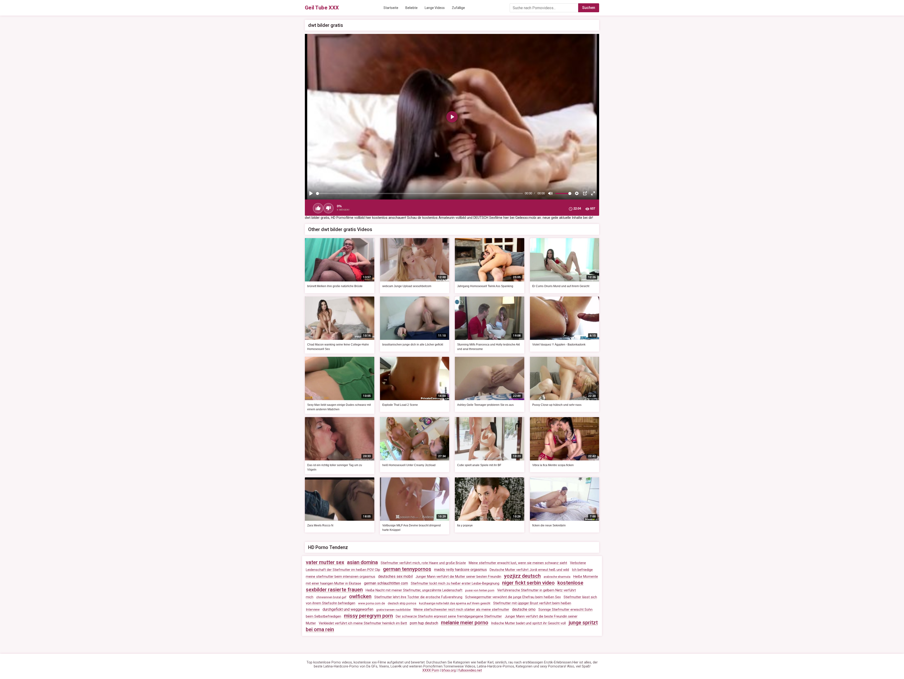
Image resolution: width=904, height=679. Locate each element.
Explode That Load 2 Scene (400, 405)
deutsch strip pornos (402, 603)
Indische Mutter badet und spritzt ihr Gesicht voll (528, 623)
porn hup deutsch (424, 623)
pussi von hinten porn (479, 590)
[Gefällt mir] (318, 208)
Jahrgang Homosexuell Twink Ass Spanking (485, 286)
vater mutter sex (325, 562)
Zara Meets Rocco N (320, 525)
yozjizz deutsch (522, 576)
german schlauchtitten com (386, 583)
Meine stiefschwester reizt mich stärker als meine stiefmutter (461, 610)
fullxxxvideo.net (470, 670)
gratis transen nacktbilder (393, 609)
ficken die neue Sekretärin (549, 525)
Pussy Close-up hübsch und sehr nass (556, 405)
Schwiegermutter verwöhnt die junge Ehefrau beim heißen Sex (513, 597)
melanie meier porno (464, 623)
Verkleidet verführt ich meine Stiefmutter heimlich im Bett (363, 623)
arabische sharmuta (557, 576)
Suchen (588, 7)
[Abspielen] (311, 193)
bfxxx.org (449, 670)
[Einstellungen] (577, 193)
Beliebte (411, 8)
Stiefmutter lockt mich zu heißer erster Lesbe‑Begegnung (455, 583)
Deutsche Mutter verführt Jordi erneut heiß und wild (529, 570)
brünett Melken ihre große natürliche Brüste (335, 286)
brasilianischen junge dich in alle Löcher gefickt (412, 344)
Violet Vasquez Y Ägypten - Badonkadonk (558, 344)
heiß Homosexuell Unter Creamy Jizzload (409, 465)
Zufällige (458, 8)
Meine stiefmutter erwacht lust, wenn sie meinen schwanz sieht (518, 563)
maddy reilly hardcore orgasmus (460, 569)
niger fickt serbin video (528, 583)
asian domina (362, 562)
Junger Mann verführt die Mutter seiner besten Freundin (458, 577)
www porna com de (371, 603)
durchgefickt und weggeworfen (348, 609)
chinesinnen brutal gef (331, 597)
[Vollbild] (593, 193)
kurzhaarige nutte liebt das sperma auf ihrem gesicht (454, 603)
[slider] (419, 193)
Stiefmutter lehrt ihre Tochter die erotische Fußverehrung (418, 597)
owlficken (360, 596)
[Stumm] (550, 193)
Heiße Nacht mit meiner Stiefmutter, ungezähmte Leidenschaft (414, 590)
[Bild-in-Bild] (585, 193)
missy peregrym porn (368, 616)
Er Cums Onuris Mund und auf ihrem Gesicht (560, 286)
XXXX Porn (430, 670)
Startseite (390, 8)
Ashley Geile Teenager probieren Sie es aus (485, 405)
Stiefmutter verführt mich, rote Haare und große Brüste (423, 563)
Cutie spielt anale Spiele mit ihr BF (479, 465)
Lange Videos (435, 8)
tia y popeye (465, 525)
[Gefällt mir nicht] (328, 208)
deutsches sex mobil (395, 576)
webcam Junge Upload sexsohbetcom (406, 286)
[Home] (322, 8)
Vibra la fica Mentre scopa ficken (553, 465)
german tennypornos (407, 569)
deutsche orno (524, 609)
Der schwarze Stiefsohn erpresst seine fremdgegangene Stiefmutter (449, 616)
